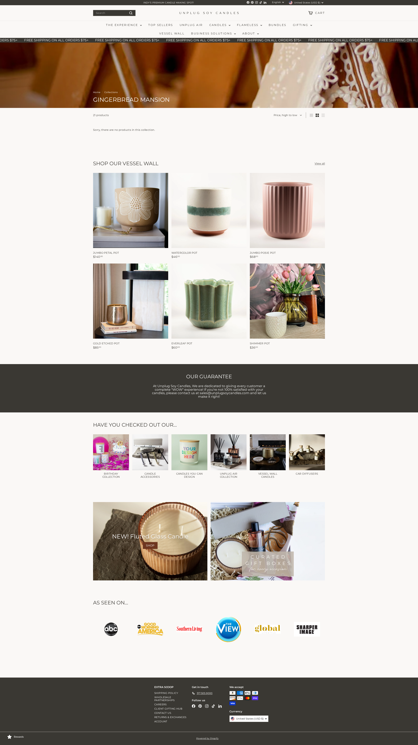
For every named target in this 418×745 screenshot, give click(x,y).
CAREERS (160, 704)
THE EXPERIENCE (122, 25)
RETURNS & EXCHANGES (170, 717)
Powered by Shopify (207, 738)
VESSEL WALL (172, 33)
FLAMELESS (248, 25)
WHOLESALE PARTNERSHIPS (164, 699)
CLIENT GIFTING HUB (168, 708)
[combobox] (114, 13)
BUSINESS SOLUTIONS (212, 33)
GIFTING (301, 25)
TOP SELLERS (160, 25)
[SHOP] (150, 541)
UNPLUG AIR (191, 25)
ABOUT (249, 33)
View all (320, 163)
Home (96, 92)
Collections (111, 92)
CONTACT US (162, 712)
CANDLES (218, 25)
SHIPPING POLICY (166, 693)
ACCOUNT (160, 721)
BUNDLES (277, 25)
